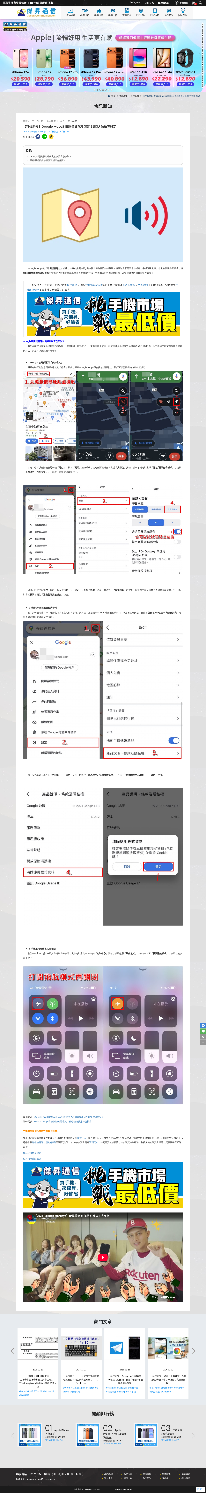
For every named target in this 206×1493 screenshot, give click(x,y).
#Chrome (165, 1391)
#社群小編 (133, 1387)
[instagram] (135, 3)
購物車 (195, 4)
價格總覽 (70, 15)
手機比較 (112, 15)
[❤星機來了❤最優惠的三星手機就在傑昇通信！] (103, 55)
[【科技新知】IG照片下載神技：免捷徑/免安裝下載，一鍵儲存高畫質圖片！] (168, 1348)
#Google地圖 (30, 131)
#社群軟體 (111, 1387)
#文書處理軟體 (34, 1391)
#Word (22, 1391)
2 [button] (97, 90)
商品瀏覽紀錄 (203, 1036)
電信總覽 (185, 1473)
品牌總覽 (108, 1473)
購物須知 (166, 1478)
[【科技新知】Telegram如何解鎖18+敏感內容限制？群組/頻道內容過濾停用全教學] (124, 1348)
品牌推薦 (128, 1473)
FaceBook (203, 1025)
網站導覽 (185, 1478)
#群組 (133, 1391)
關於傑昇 (182, 15)
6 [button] (108, 90)
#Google (42, 131)
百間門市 (93, 1142)
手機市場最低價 (93, 285)
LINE (203, 1031)
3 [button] (100, 90)
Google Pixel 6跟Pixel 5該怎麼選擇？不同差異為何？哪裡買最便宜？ (69, 1117)
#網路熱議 (111, 1391)
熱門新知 (147, 1478)
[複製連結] (51, 136)
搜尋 (200, 3)
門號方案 (154, 15)
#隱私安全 (122, 1387)
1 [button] (94, 90)
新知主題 (108, 1478)
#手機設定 (53, 131)
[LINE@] (149, 3)
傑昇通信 (72, 285)
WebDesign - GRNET (123, 1489)
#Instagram (166, 1387)
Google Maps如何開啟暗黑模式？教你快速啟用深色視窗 (63, 1121)
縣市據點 (147, 1473)
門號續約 (143, 285)
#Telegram (123, 1391)
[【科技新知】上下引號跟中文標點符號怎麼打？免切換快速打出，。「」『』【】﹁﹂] (81, 1348)
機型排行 (84, 15)
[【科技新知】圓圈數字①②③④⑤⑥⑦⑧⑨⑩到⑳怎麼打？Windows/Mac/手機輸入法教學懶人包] (38, 1348)
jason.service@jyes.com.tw (41, 1479)
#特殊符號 (24, 1395)
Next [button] (200, 55)
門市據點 (140, 15)
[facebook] (164, 3)
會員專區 (184, 3)
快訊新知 (168, 15)
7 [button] (111, 90)
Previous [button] (5, 55)
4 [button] (103, 90)
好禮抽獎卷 (128, 285)
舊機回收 (126, 15)
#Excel (65, 1391)
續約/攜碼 (51, 1142)
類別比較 (128, 1478)
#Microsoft (48, 1391)
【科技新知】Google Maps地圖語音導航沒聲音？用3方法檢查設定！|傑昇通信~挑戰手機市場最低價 (41, 16)
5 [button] (106, 90)
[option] (103, 55)
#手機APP (64, 131)
